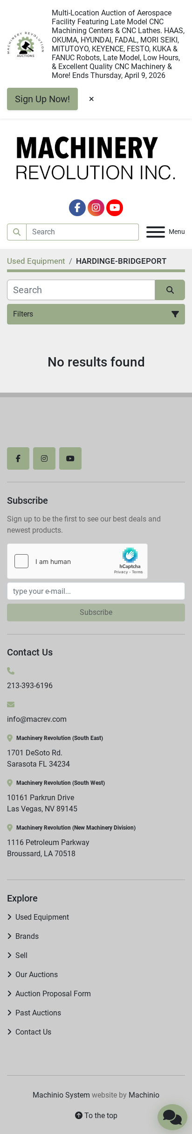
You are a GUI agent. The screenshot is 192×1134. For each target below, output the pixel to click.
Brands (27, 936)
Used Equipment (42, 917)
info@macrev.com (37, 719)
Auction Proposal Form (53, 993)
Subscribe (96, 612)
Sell (21, 955)
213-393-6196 (30, 685)
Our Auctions (36, 974)
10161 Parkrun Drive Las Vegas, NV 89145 (42, 803)
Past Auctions (38, 1012)
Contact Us (33, 1032)
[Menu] (155, 232)
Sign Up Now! (42, 99)
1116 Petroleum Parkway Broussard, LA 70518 (48, 848)
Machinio (144, 1095)
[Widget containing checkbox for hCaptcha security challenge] (77, 561)
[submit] (17, 232)
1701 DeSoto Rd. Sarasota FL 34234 (38, 758)
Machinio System (61, 1095)
